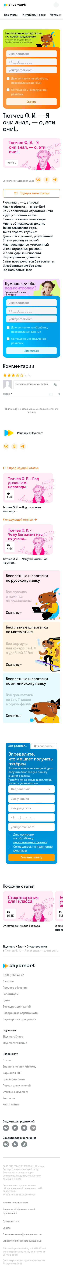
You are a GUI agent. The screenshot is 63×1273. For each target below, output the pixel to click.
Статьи (7, 1060)
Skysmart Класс (13, 1036)
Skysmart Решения (15, 1043)
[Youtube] (15, 1128)
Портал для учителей (17, 1085)
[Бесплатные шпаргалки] (31, 595)
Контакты (9, 1098)
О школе (8, 981)
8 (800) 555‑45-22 (13, 975)
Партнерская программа (19, 1019)
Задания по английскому (19, 1066)
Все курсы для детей (17, 1006)
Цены (6, 1000)
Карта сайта (11, 1104)
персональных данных (26, 82)
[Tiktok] (24, 1144)
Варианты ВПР (12, 1073)
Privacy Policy (22, 1251)
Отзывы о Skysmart (15, 1091)
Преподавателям (14, 1079)
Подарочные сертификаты (20, 1013)
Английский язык (34, 14)
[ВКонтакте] (6, 1128)
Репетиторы (11, 994)
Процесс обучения (15, 987)
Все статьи (11, 14)
